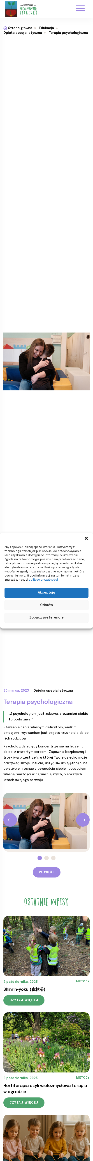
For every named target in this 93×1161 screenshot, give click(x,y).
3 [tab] (53, 858)
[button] (86, 538)
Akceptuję (46, 592)
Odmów (46, 605)
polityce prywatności (43, 580)
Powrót (46, 872)
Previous (10, 820)
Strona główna (20, 28)
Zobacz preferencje (46, 617)
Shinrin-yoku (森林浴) (24, 990)
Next (83, 820)
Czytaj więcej (23, 1000)
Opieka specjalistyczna (22, 33)
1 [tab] (39, 858)
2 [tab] (46, 858)
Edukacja (46, 28)
